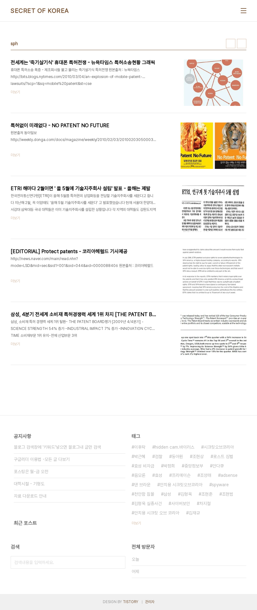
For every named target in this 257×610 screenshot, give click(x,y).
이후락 (139, 447)
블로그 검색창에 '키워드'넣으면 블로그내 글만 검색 (57, 447)
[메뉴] (243, 10)
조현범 (227, 494)
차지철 (205, 503)
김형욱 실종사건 (148, 503)
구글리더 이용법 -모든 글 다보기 (42, 459)
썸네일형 (230, 43)
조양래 (205, 475)
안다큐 (218, 465)
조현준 (206, 494)
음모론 (139, 475)
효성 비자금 (144, 465)
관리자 (150, 602)
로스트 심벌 (223, 456)
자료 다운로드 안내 (30, 495)
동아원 (177, 456)
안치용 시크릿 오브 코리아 (156, 512)
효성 (158, 475)
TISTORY (130, 602)
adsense (229, 475)
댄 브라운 (142, 484)
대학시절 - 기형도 (29, 483)
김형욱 (186, 494)
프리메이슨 (181, 475)
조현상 (198, 456)
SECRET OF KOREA (40, 10)
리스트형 (241, 43)
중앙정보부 (193, 465)
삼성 (167, 494)
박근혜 (139, 456)
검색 (119, 562)
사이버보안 (180, 503)
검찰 (158, 456)
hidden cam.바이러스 (174, 447)
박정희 (169, 465)
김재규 (194, 512)
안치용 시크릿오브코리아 (181, 484)
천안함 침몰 (144, 494)
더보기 (136, 523)
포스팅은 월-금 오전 (31, 471)
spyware (220, 484)
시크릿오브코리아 (219, 447)
